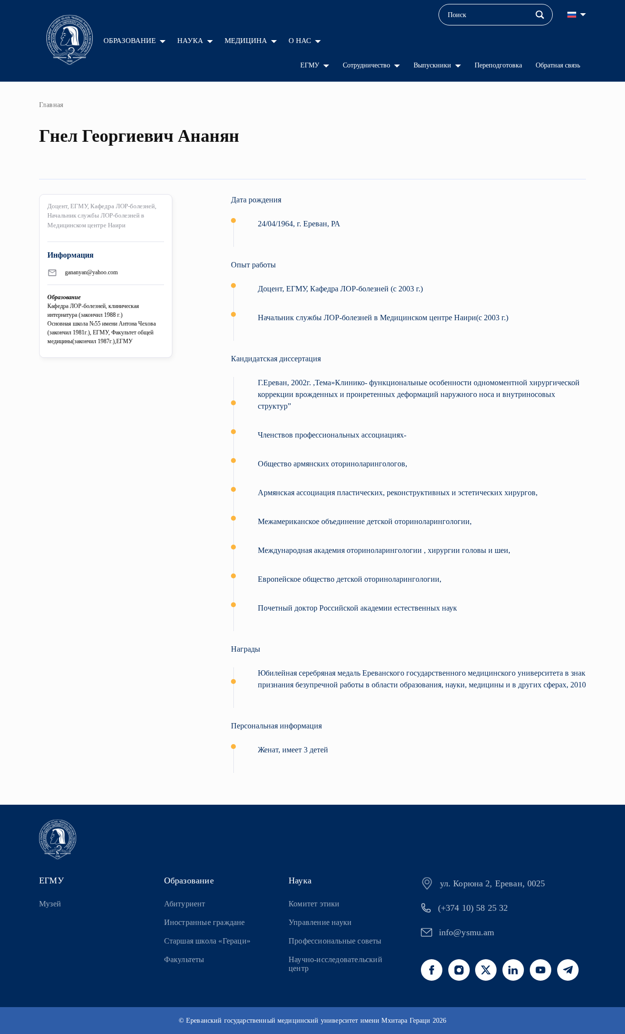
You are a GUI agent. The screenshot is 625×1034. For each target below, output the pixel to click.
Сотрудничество (366, 65)
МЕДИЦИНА (246, 40)
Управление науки (320, 922)
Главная (51, 105)
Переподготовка (498, 65)
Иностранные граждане (204, 922)
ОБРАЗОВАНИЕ (130, 40)
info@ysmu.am (467, 932)
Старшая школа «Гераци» (207, 941)
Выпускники (432, 65)
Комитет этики (314, 904)
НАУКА (190, 40)
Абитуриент (185, 904)
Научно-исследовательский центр (335, 963)
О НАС (300, 40)
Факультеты (184, 959)
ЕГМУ (309, 65)
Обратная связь (558, 65)
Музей (50, 904)
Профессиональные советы (335, 941)
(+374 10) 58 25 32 (473, 908)
